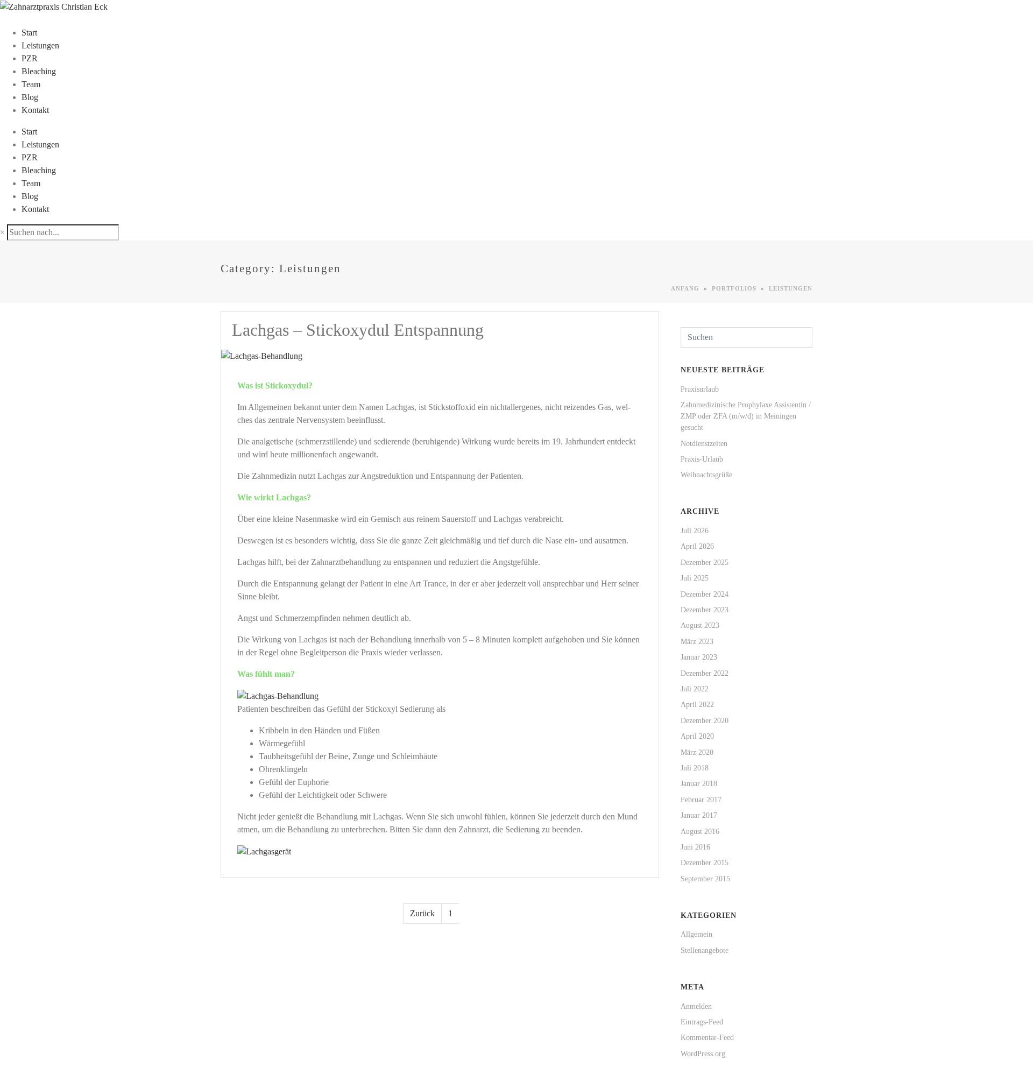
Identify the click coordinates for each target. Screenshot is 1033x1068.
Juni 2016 (695, 847)
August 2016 (700, 831)
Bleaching (39, 71)
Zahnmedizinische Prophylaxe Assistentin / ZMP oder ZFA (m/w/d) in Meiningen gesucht (746, 416)
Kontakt (35, 110)
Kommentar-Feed (707, 1038)
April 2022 (697, 705)
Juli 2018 (695, 768)
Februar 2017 (701, 800)
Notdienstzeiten (704, 444)
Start (29, 32)
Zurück (422, 913)
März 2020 (697, 752)
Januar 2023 (699, 657)
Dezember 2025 (704, 562)
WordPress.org (703, 1054)
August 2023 (700, 625)
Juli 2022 (695, 689)
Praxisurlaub (700, 389)
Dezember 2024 (704, 594)
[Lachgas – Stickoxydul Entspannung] (261, 354)
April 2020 (697, 736)
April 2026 (697, 546)
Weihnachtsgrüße (706, 475)
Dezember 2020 (704, 721)
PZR (30, 58)
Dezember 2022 (704, 673)
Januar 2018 (699, 784)
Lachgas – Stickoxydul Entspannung (358, 330)
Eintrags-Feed (702, 1022)
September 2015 (705, 879)
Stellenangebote (704, 950)
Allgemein (696, 934)
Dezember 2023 (704, 610)
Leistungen (40, 45)
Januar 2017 (699, 815)
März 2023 (697, 642)
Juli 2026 (695, 531)
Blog (30, 97)
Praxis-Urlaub (702, 459)
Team (31, 84)
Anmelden (696, 1006)
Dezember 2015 (704, 863)
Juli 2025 (695, 578)
